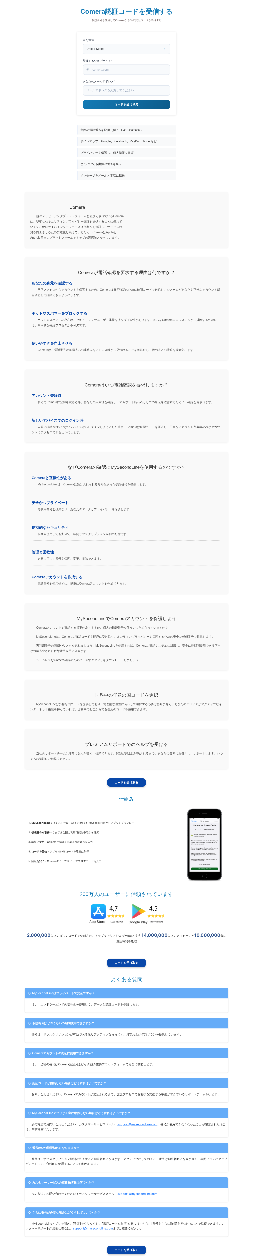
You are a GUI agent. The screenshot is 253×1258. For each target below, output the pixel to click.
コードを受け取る (126, 782)
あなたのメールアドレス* (99, 81)
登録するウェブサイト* (97, 60)
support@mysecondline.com (137, 1124)
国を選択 (88, 40)
